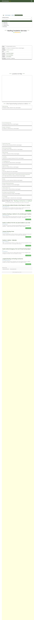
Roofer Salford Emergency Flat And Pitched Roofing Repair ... (17, 249)
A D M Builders (4, 196)
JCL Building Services (6, 161)
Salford (13, 15)
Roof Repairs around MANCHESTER (8, 192)
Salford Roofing (5, 106)
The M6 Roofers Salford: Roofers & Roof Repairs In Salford (16, 205)
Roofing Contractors (18, 15)
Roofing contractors (6, 21)
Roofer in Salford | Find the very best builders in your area (16, 222)
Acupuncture (5, 22)
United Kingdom (7, 15)
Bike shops (5, 26)
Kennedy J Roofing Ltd (6, 127)
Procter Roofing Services (6, 122)
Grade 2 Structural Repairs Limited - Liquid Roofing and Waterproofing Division (16, 174)
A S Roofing (4, 156)
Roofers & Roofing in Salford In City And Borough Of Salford (17, 214)
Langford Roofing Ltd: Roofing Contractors (13, 258)
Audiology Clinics (6, 25)
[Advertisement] (17, 8)
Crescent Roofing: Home (8, 231)
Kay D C (3, 170)
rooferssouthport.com (6, 187)
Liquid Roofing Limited (6, 143)
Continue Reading (28, 210)
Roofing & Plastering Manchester (8, 183)
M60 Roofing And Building (6, 148)
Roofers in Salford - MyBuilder (10, 240)
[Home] (3, 15)
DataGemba (7, 1)
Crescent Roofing (5, 165)
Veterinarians (5, 23)
